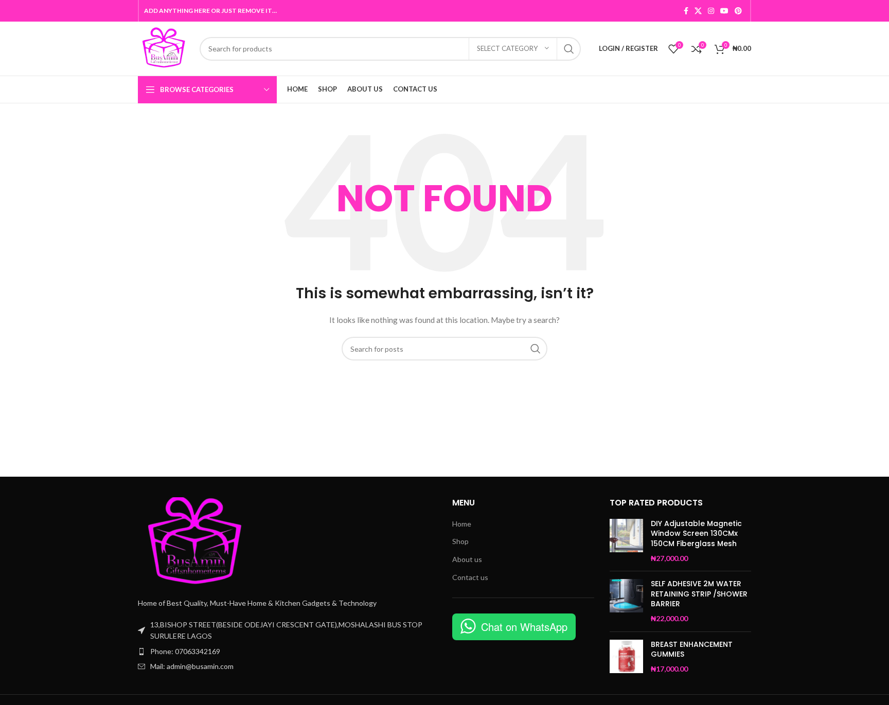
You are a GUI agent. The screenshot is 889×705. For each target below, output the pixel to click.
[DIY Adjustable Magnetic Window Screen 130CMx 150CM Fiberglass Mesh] (626, 541)
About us (467, 559)
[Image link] (194, 541)
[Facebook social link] (686, 10)
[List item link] (287, 651)
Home (461, 523)
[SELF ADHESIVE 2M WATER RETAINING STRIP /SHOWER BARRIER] (626, 601)
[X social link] (698, 10)
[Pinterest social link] (738, 10)
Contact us (470, 577)
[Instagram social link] (711, 10)
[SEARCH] (569, 49)
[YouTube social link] (724, 10)
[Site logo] (163, 47)
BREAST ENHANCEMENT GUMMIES (692, 650)
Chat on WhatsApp (524, 626)
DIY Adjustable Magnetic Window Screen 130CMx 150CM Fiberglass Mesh (696, 534)
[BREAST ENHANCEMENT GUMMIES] (626, 657)
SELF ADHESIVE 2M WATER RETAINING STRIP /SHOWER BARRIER (699, 594)
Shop (460, 541)
